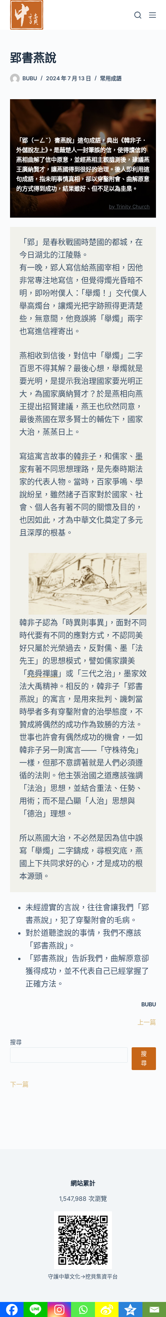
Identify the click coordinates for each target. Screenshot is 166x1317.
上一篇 (146, 1022)
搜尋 (16, 1042)
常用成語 (111, 78)
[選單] (152, 15)
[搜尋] (137, 15)
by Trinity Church (129, 206)
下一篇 (19, 1084)
